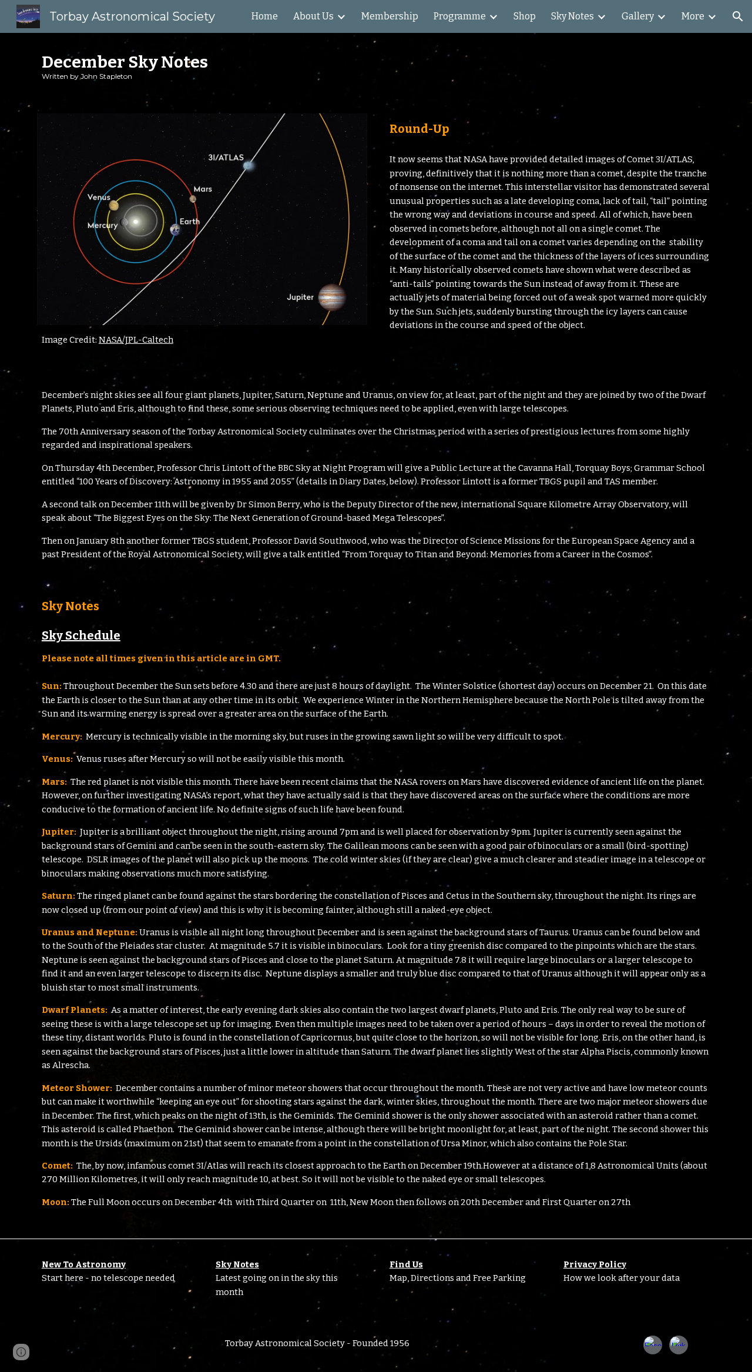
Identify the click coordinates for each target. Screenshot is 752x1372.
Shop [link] (524, 16)
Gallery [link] (638, 16)
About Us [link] (313, 16)
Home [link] (264, 16)
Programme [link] (460, 16)
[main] (376, 66)
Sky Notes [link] (572, 16)
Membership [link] (389, 16)
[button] (738, 16)
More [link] (693, 16)
